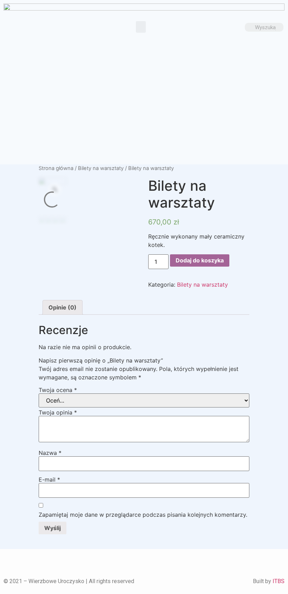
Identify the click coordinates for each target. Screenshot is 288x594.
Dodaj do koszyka (200, 260)
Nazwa (50, 453)
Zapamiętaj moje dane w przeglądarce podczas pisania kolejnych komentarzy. (143, 514)
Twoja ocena (58, 390)
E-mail (49, 479)
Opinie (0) (62, 307)
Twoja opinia (58, 412)
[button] (141, 27)
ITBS (278, 581)
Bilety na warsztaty (101, 168)
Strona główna (56, 168)
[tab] (62, 307)
